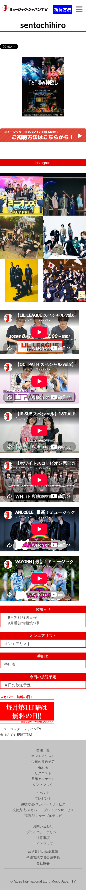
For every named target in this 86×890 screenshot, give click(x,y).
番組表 (10, 664)
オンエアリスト (17, 643)
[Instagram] (39, 211)
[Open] (21, 194)
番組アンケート (43, 778)
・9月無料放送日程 (20, 617)
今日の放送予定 (17, 685)
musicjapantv (21, 177)
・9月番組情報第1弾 (21, 623)
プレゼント (43, 798)
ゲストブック (43, 784)
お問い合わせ (43, 826)
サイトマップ (43, 843)
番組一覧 (43, 749)
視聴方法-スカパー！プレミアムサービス (43, 809)
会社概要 (43, 863)
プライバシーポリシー (43, 831)
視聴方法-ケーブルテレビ (43, 815)
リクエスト (43, 772)
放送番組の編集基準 (43, 851)
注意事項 (43, 837)
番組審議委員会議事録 (43, 857)
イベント (43, 792)
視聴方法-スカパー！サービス (43, 804)
